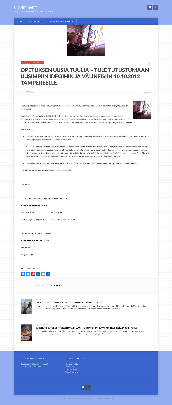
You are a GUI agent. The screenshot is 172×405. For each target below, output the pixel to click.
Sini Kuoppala (28, 92)
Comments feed (71, 369)
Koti (20, 21)
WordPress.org (71, 372)
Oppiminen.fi (26, 7)
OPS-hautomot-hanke (60, 21)
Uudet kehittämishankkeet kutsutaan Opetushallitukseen (69, 302)
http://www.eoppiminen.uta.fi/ (35, 240)
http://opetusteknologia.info (34, 205)
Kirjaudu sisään (71, 364)
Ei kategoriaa (27, 63)
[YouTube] (149, 7)
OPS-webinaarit (36, 21)
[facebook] (155, 7)
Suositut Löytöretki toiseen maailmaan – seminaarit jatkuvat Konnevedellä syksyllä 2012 (86, 328)
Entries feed (70, 367)
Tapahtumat (38, 63)
